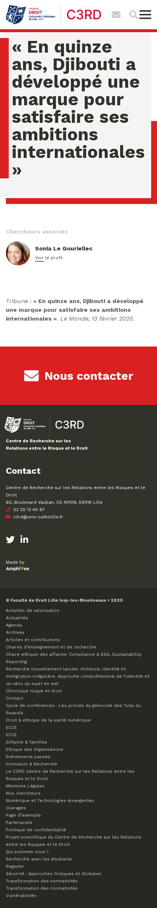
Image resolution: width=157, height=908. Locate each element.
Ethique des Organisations (34, 749)
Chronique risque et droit (34, 690)
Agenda (14, 625)
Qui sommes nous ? (27, 851)
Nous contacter (89, 376)
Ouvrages (16, 807)
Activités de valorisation (32, 610)
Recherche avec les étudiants (39, 859)
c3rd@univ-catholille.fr (37, 516)
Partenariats (19, 822)
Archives (15, 632)
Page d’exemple (23, 815)
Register (15, 866)
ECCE (11, 727)
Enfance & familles (26, 742)
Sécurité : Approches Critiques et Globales (54, 873)
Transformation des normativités (42, 881)
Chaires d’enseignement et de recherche (51, 647)
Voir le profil (49, 257)
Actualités (17, 617)
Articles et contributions (33, 639)
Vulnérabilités (21, 895)
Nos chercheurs (23, 793)
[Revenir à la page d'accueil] (53, 24)
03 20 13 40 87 (28, 509)
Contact (14, 698)
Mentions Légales (25, 785)
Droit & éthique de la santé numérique (48, 720)
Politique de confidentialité (36, 829)
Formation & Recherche (31, 764)
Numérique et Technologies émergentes (50, 800)
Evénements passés (28, 756)
